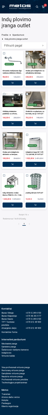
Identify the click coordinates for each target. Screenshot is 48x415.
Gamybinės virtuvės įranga (13, 373)
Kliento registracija (10, 406)
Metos (5, 390)
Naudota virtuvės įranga (12, 376)
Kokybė (5, 400)
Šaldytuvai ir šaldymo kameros (15, 350)
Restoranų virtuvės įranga (13, 370)
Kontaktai (7, 308)
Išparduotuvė (18, 35)
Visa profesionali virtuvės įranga (16, 367)
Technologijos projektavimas (14, 382)
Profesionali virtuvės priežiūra (15, 379)
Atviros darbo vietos (11, 397)
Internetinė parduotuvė (14, 339)
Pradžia (5, 35)
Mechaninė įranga (9, 343)
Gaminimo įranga (9, 347)
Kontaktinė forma (9, 332)
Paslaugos (6, 403)
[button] (24, 45)
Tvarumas (6, 394)
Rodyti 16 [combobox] (23, 215)
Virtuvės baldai (8, 356)
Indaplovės (6, 353)
